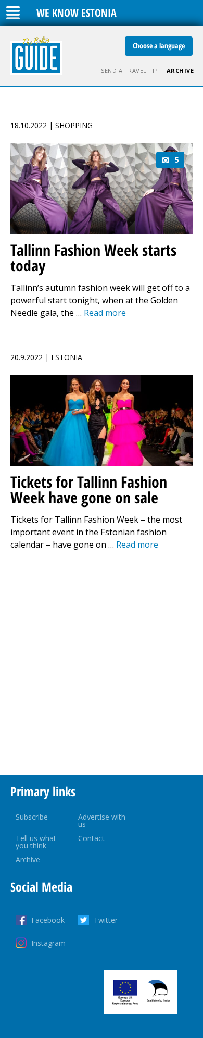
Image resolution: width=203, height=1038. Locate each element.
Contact (91, 838)
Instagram (48, 943)
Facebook (48, 920)
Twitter (106, 920)
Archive (180, 71)
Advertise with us (101, 820)
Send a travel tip (129, 71)
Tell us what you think (36, 841)
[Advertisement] (101, 662)
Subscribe (32, 817)
